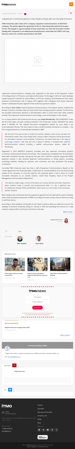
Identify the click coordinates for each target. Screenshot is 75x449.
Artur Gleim (39, 244)
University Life (42, 416)
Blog (39, 423)
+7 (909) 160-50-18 (7, 428)
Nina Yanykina (21, 244)
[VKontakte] (70, 13)
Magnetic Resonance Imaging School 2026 (17, 327)
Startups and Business (45, 412)
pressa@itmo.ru (6, 431)
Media (40, 419)
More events (65, 335)
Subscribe (37, 307)
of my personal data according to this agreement (37, 314)
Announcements (11, 323)
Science (40, 405)
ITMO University (19, 371)
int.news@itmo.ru (14, 357)
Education (41, 409)
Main (20, 231)
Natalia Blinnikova (56, 220)
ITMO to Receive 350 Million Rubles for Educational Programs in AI (37, 275)
